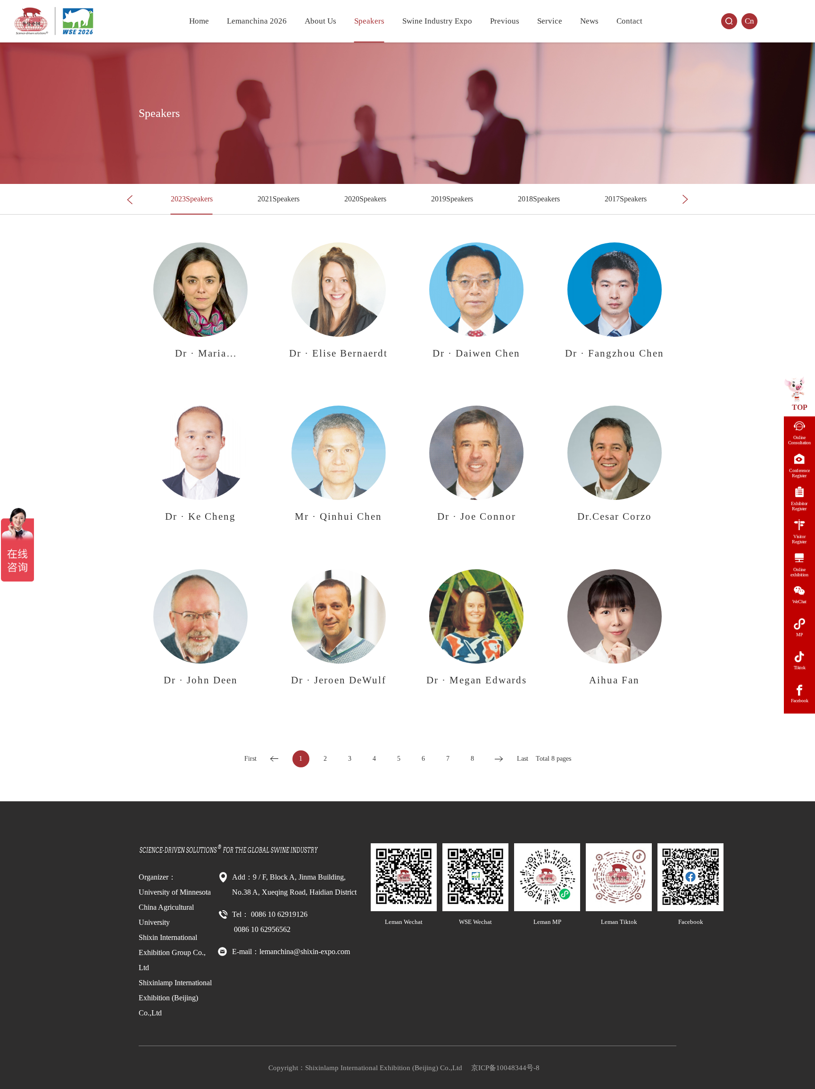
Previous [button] (130, 199)
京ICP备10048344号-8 (505, 1068)
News (589, 21)
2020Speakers (365, 199)
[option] (191, 199)
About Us (320, 21)
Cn (749, 21)
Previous (504, 21)
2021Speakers (278, 199)
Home (199, 21)
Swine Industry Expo (437, 21)
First (250, 758)
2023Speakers (192, 199)
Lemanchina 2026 (257, 21)
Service (549, 21)
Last (522, 758)
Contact (629, 21)
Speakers (369, 21)
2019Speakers (452, 199)
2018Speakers (539, 199)
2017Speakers (626, 199)
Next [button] (685, 199)
